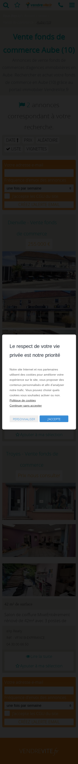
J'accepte (54, 419)
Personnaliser (24, 419)
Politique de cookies (23, 400)
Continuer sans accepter (26, 405)
